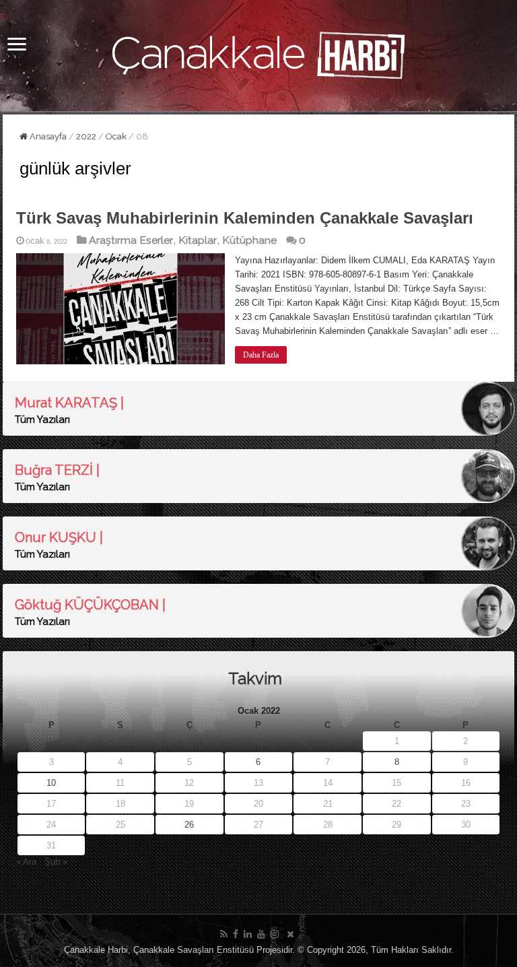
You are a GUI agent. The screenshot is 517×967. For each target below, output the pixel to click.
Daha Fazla (261, 355)
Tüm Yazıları (42, 419)
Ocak (116, 136)
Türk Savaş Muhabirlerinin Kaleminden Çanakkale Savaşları (244, 218)
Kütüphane (249, 240)
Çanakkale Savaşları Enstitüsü (193, 950)
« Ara (26, 862)
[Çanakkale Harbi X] (290, 934)
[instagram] (274, 934)
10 (51, 783)
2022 (86, 136)
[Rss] (224, 934)
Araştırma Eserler (131, 240)
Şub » (55, 862)
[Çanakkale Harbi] (258, 53)
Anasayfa (47, 136)
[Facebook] (236, 934)
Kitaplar (197, 240)
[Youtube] (261, 934)
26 (189, 825)
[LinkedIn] (247, 934)
